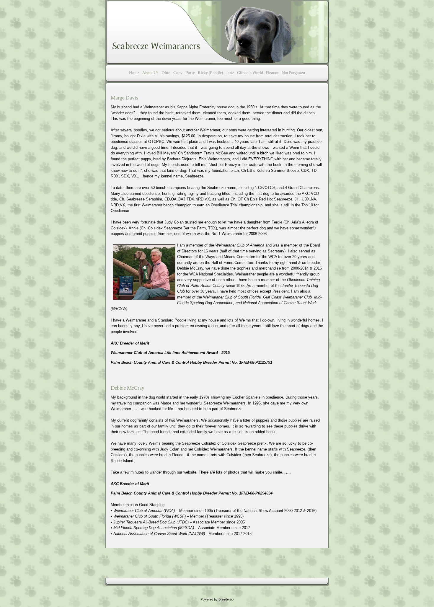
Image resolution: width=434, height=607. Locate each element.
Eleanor (272, 72)
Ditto (165, 72)
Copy (177, 72)
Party (190, 72)
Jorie (230, 72)
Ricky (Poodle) (210, 72)
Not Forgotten (293, 72)
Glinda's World (250, 72)
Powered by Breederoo (217, 599)
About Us (150, 72)
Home (134, 72)
